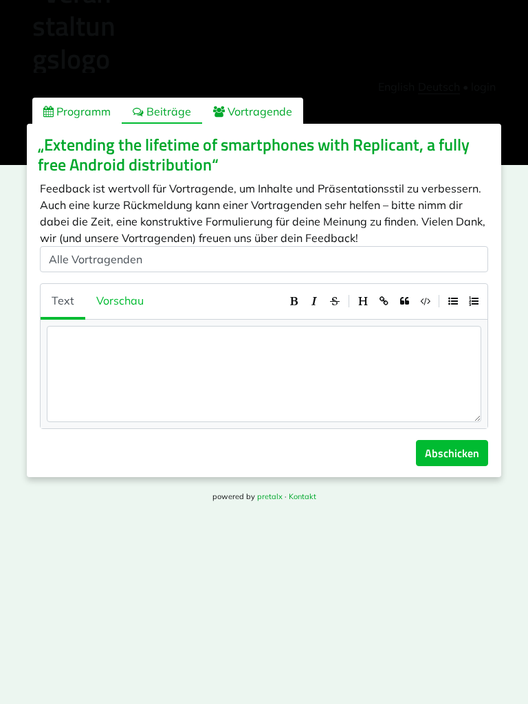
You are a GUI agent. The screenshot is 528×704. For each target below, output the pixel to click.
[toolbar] (383, 301)
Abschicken (452, 453)
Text (63, 300)
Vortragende (258, 111)
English (396, 87)
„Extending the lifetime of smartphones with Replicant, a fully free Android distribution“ (254, 154)
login (483, 87)
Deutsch (439, 87)
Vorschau (120, 300)
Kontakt (302, 496)
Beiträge (167, 111)
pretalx (270, 496)
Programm (82, 111)
